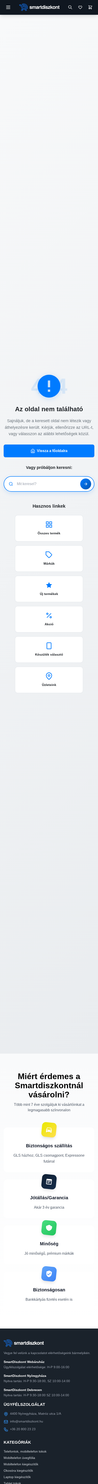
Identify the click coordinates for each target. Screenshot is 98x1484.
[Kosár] (90, 7)
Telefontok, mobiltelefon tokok (25, 1451)
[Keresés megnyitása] (70, 7)
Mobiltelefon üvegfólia (19, 1458)
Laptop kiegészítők (17, 1477)
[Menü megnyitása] (8, 7)
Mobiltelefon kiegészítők (21, 1464)
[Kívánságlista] (80, 7)
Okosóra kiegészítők (18, 1470)
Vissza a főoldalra (52, 451)
